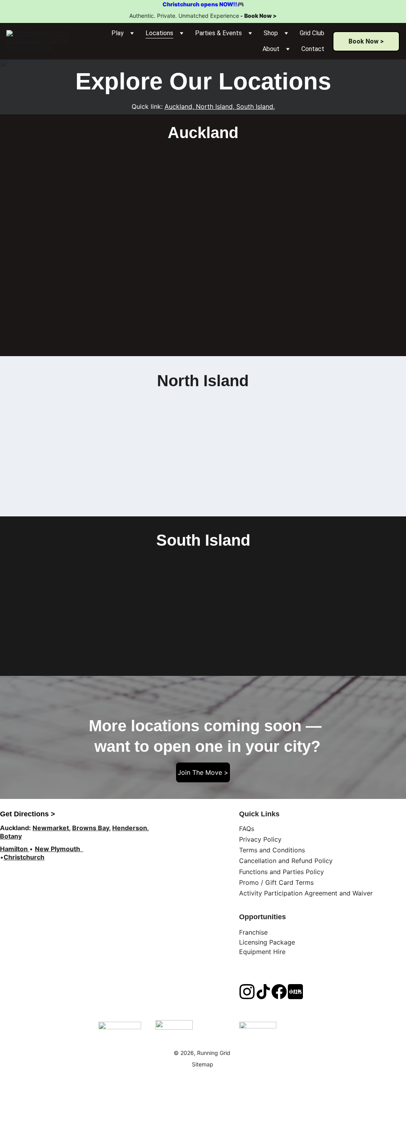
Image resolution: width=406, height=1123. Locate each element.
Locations (159, 33)
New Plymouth (58, 849)
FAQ (245, 829)
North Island (214, 106)
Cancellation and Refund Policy (286, 861)
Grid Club (312, 33)
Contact (312, 49)
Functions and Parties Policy (281, 872)
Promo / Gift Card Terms (276, 882)
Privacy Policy (260, 839)
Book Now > (260, 15)
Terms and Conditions (272, 850)
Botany (11, 836)
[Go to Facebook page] (279, 991)
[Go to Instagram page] (247, 991)
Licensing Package (267, 942)
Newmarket (51, 828)
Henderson (129, 828)
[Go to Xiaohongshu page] (295, 991)
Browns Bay (90, 828)
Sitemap (202, 1064)
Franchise (253, 932)
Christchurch (24, 857)
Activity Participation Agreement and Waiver (306, 893)
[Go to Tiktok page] (263, 991)
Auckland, (179, 106)
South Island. (255, 106)
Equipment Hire (262, 952)
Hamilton (14, 849)
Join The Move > (203, 772)
